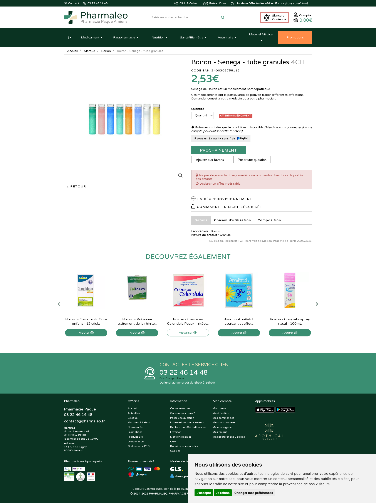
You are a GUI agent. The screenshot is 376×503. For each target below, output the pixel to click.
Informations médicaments (187, 422)
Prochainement (218, 150)
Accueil (72, 51)
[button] (69, 37)
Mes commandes (223, 417)
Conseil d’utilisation (232, 220)
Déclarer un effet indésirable (220, 183)
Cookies (175, 450)
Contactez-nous (180, 408)
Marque (89, 51)
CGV (173, 441)
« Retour (76, 186)
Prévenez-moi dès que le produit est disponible (229, 127)
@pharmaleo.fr (84, 421)
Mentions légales (180, 436)
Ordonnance (136, 441)
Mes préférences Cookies (229, 436)
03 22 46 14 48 (183, 373)
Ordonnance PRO (139, 446)
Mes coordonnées (224, 422)
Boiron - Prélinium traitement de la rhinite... (137, 321)
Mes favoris (220, 432)
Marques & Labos (139, 422)
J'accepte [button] (204, 493)
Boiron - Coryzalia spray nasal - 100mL (290, 321)
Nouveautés (135, 427)
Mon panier (220, 408)
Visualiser (186, 332)
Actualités (134, 413)
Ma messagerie (222, 427)
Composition (269, 220)
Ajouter (84, 332)
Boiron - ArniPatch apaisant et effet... (238, 321)
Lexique (133, 417)
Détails (201, 220)
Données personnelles (184, 446)
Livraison (175, 432)
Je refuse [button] (223, 493)
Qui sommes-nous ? (182, 413)
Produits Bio (135, 436)
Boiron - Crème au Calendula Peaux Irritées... (188, 321)
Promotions (135, 432)
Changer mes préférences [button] (253, 493)
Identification (221, 413)
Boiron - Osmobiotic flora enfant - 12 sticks (86, 321)
